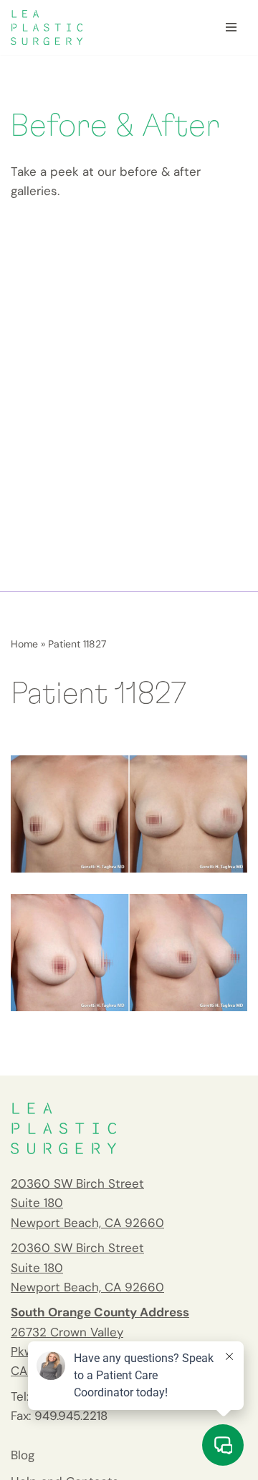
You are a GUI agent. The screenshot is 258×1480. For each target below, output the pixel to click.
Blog (22, 1455)
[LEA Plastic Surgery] (46, 27)
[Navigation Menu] (231, 27)
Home (24, 643)
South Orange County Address (100, 1312)
